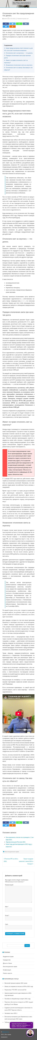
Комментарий (9, 885)
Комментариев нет (23, 18)
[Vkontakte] (26, 24)
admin (5, 18)
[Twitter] (12, 24)
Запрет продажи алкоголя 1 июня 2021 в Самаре (26, 861)
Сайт (6, 924)
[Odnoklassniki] (12, 26)
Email (7, 915)
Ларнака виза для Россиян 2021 (15, 842)
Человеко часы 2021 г (11, 1013)
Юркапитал (5, 1032)
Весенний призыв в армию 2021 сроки (16, 983)
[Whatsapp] (19, 24)
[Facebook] (6, 24)
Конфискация (7, 970)
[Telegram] (6, 26)
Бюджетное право (8, 956)
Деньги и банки (7, 963)
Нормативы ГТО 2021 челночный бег (15, 989)
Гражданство (7, 960)
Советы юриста (7, 973)
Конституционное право (12, 851)
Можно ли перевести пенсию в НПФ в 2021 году (19, 986)
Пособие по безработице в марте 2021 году (17, 998)
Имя (6, 906)
